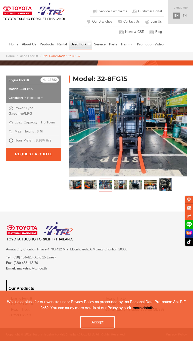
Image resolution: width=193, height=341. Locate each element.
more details (143, 308)
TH (185, 15)
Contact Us (131, 21)
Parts (113, 44)
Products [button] (47, 44)
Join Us (156, 21)
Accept (97, 322)
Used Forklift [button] (80, 44)
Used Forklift (29, 56)
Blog (158, 32)
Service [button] (100, 44)
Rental (62, 44)
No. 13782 (49, 80)
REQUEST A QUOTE (33, 154)
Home (13, 44)
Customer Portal (149, 11)
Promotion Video (150, 44)
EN (176, 15)
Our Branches (101, 21)
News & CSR (134, 32)
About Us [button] (29, 44)
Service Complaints (112, 11)
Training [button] (127, 44)
